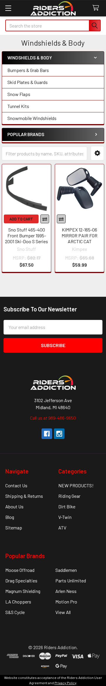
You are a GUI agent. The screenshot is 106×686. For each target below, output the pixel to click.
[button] (97, 153)
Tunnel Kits (18, 106)
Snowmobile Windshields (32, 118)
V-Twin (65, 517)
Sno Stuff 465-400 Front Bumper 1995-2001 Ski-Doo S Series (26, 235)
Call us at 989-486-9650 (53, 418)
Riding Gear (69, 496)
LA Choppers (18, 601)
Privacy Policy (65, 683)
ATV (62, 527)
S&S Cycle (15, 612)
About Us (14, 506)
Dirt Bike (66, 506)
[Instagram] (59, 433)
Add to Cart (21, 219)
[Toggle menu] (8, 8)
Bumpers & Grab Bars (28, 70)
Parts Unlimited (70, 580)
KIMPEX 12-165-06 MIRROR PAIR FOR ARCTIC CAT (79, 235)
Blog (9, 517)
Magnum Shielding (22, 591)
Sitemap (13, 527)
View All (63, 612)
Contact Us (16, 485)
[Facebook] (47, 433)
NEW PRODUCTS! (76, 485)
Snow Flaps (18, 94)
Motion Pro (66, 601)
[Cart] (97, 8)
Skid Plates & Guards (27, 82)
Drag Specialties (21, 580)
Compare (44, 219)
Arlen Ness (66, 591)
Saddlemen (66, 570)
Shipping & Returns (24, 496)
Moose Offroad (19, 570)
